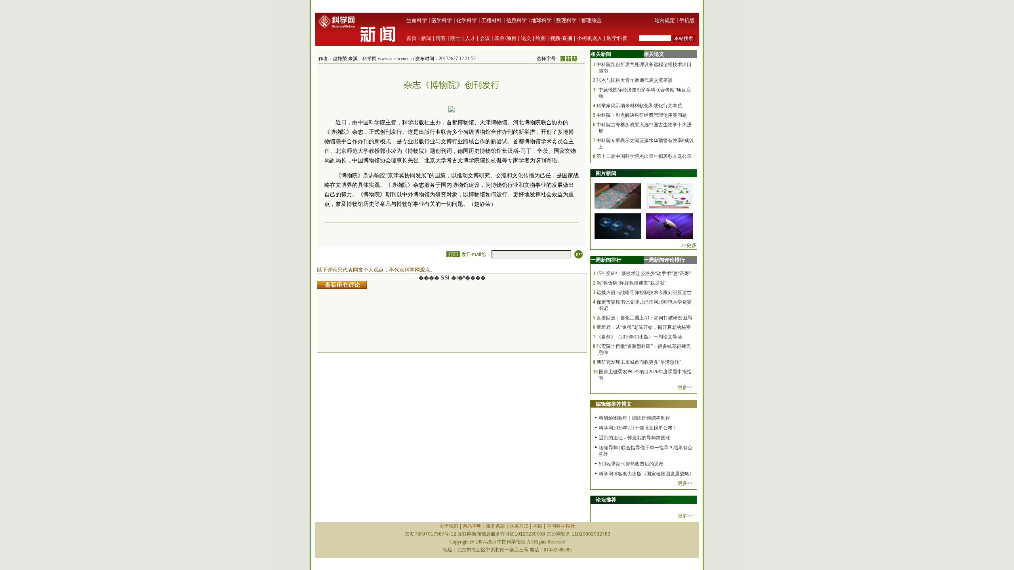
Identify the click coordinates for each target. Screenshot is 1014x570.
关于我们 (448, 526)
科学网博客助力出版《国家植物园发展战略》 (646, 474)
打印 (453, 254)
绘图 (541, 38)
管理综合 (591, 20)
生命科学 (416, 20)
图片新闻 (606, 173)
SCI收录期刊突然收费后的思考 (631, 464)
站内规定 (664, 20)
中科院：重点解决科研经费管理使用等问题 (642, 115)
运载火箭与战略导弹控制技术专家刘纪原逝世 (644, 292)
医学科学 (441, 20)
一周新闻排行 (606, 260)
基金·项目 (505, 38)
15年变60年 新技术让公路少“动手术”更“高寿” (644, 273)
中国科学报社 (561, 526)
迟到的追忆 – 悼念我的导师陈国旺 (634, 438)
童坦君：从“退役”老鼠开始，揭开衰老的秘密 (644, 327)
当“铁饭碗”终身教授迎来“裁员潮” (631, 283)
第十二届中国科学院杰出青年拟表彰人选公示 (644, 156)
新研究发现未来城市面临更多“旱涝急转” (639, 362)
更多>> (685, 387)
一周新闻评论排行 (664, 260)
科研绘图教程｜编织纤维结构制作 (634, 418)
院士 (455, 38)
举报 (537, 526)
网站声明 (472, 526)
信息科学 (516, 20)
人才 (470, 38)
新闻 (426, 38)
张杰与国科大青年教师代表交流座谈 (635, 80)
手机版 (687, 20)
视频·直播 (561, 38)
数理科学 (566, 20)
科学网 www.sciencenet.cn (388, 58)
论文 (526, 38)
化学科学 (466, 20)
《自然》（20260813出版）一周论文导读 (639, 337)
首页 (411, 38)
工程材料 (491, 20)
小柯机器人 (589, 38)
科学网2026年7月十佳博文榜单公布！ (638, 428)
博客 (441, 38)
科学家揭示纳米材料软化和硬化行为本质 (639, 105)
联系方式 (518, 526)
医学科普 (617, 38)
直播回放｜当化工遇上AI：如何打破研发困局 (644, 318)
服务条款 (495, 526)
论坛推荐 (606, 500)
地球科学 (541, 20)
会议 (485, 38)
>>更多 (689, 245)
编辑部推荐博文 (614, 404)
